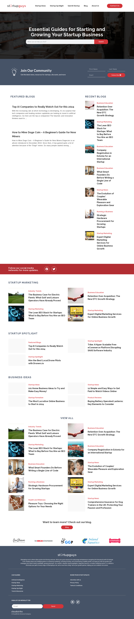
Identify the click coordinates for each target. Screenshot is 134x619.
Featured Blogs (34, 342)
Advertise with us (75, 580)
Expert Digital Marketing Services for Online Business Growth (105, 243)
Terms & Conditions (76, 585)
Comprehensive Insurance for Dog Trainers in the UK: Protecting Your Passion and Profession (105, 505)
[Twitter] (54, 269)
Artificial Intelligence (18, 580)
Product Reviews (95, 398)
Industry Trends (34, 291)
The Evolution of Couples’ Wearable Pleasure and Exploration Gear (105, 199)
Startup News (102, 190)
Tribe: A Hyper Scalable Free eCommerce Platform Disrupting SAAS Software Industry (104, 347)
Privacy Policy (74, 582)
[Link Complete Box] (45, 112)
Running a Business (105, 212)
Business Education (105, 103)
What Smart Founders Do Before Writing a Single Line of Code (105, 178)
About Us (95, 6)
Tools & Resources (17, 591)
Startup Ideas (40, 6)
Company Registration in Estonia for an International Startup (104, 156)
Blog (86, 6)
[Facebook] (46, 269)
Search (101, 42)
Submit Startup (74, 6)
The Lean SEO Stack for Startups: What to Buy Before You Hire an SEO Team (46, 315)
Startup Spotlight (57, 6)
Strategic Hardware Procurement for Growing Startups (105, 221)
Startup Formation (35, 398)
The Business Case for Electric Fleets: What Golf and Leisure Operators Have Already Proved (44, 297)
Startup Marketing (104, 122)
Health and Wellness (36, 500)
